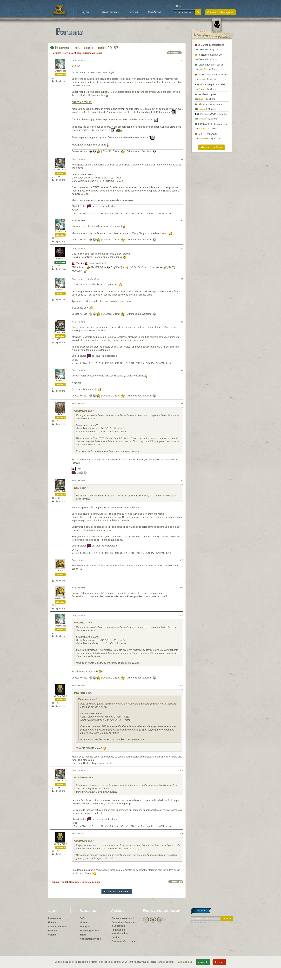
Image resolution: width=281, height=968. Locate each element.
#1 (182, 60)
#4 (182, 248)
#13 (181, 685)
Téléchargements (89, 930)
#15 (181, 833)
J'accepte (203, 962)
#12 (181, 615)
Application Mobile (90, 938)
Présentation (55, 918)
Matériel (52, 930)
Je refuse (219, 962)
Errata (83, 934)
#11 (181, 587)
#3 (182, 220)
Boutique (154, 12)
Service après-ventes (123, 941)
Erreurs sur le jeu (92, 52)
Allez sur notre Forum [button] (211, 147)
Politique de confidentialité (120, 931)
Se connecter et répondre (117, 891)
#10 (181, 560)
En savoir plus (185, 961)
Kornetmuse (60, 170)
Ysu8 (60, 570)
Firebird (60, 259)
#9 (182, 480)
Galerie (52, 934)
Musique (84, 926)
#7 (182, 370)
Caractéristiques (57, 926)
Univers (52, 922)
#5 (182, 279)
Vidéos (83, 922)
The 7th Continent (71, 52)
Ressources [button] (109, 12)
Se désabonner (198, 922)
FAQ (82, 918)
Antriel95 (60, 598)
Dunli (60, 414)
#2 (182, 159)
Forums (133, 12)
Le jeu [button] (85, 12)
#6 (182, 321)
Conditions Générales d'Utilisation (124, 924)
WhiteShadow (60, 696)
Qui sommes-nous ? (123, 918)
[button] (177, 6)
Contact (116, 937)
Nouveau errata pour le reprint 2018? (86, 47)
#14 (181, 770)
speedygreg (60, 71)
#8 (182, 403)
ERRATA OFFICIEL (82, 102)
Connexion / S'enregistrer (220, 12)
